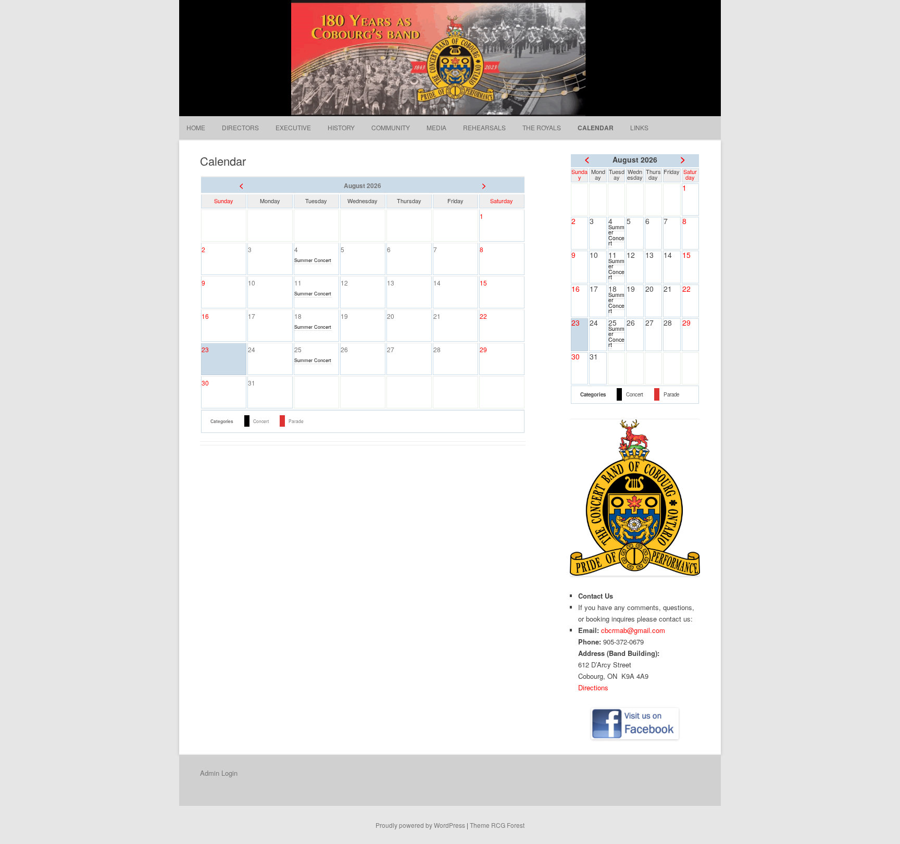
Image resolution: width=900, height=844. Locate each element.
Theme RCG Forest (497, 825)
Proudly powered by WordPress (420, 825)
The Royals (541, 127)
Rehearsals (484, 127)
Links (639, 127)
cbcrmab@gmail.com (633, 630)
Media (436, 127)
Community (390, 127)
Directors (240, 127)
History (341, 127)
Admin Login (219, 773)
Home (195, 127)
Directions (593, 687)
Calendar (596, 127)
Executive (293, 127)
